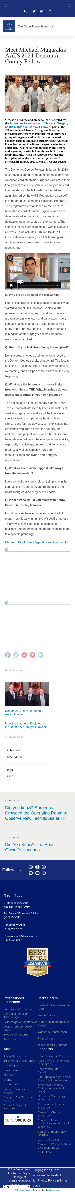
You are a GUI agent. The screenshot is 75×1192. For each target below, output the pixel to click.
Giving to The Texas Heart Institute (20, 1099)
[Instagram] (37, 867)
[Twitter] (31, 873)
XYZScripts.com (53, 1190)
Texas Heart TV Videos (52, 1045)
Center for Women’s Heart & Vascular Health (54, 1146)
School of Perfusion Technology (16, 1015)
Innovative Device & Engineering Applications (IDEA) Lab (54, 1088)
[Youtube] (37, 873)
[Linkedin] (31, 867)
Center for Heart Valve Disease (52, 1133)
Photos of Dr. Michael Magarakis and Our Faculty (36, 542)
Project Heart (46, 1038)
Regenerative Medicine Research (52, 1106)
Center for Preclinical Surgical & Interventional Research (53, 1124)
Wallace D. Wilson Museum (15, 1091)
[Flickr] (44, 873)
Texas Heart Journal (16, 1034)
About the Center (15, 1056)
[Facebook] (44, 867)
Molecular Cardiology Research (52, 1098)
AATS (10, 776)
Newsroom (11, 1070)
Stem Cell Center (48, 1139)
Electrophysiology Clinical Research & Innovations (54, 1078)
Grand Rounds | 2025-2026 (18, 1028)
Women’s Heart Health (52, 1032)
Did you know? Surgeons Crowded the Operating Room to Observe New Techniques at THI (36, 813)
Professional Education (18, 1009)
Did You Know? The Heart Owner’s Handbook (30, 847)
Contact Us (11, 1084)
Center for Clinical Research (49, 1114)
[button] (6, 6)
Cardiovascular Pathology (48, 1070)
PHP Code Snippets (24, 1190)
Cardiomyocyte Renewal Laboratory (54, 1062)
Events (8, 1079)
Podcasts (10, 1039)
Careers (9, 1075)
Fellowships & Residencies (20, 1022)
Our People (11, 1065)
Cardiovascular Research (54, 1056)
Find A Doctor (46, 1015)
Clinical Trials (46, 1152)
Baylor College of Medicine (15, 1107)
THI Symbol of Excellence (19, 1060)
